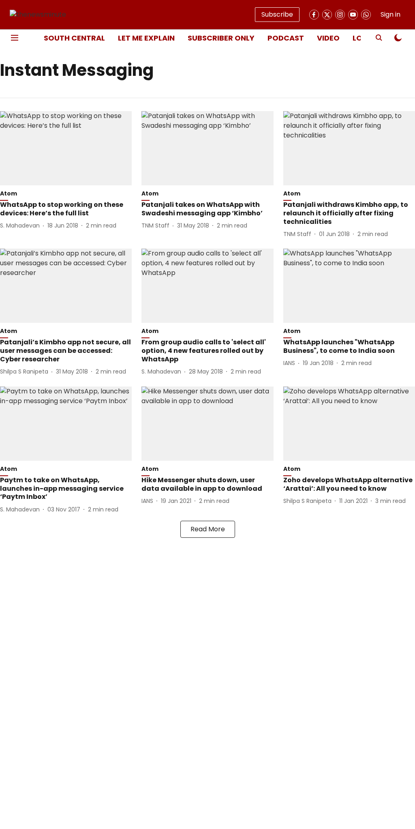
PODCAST (285, 38)
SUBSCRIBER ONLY (221, 38)
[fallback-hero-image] (66, 148)
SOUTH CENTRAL (74, 38)
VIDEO (328, 38)
